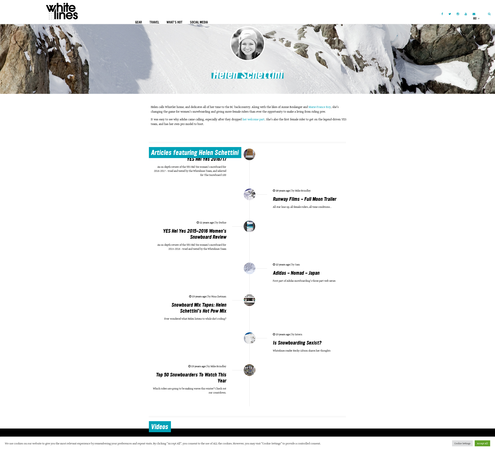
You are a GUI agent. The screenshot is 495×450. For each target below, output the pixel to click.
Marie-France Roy (320, 107)
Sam (297, 264)
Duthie (222, 222)
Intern (298, 334)
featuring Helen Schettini (194, 153)
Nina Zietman (218, 296)
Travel (154, 22)
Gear (138, 22)
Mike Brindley (302, 190)
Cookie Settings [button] (462, 443)
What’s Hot (174, 22)
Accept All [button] (482, 443)
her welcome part (253, 119)
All (475, 18)
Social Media (199, 22)
